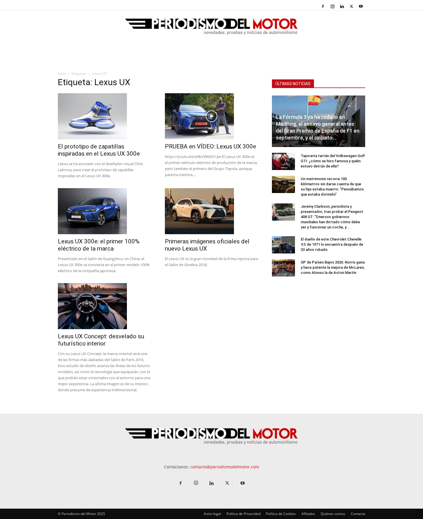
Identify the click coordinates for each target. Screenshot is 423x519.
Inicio (62, 73)
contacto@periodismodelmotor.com (224, 467)
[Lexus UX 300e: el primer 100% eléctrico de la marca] (104, 211)
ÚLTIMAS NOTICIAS (292, 83)
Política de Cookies (281, 513)
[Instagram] (332, 6)
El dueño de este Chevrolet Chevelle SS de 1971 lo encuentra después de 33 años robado (332, 244)
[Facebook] (323, 6)
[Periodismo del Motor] (211, 29)
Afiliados (308, 513)
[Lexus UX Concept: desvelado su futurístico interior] (104, 306)
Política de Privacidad (243, 513)
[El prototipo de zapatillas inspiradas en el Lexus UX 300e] (104, 116)
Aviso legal (212, 513)
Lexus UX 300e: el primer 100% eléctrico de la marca (99, 245)
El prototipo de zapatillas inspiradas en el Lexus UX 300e (99, 150)
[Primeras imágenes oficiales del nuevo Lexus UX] (211, 211)
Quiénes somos (333, 513)
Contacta (358, 513)
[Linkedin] (342, 6)
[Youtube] (361, 6)
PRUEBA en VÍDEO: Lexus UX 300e (210, 146)
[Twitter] (351, 6)
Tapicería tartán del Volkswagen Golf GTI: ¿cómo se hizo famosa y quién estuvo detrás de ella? (333, 161)
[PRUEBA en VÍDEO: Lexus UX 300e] (211, 116)
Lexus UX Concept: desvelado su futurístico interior (101, 340)
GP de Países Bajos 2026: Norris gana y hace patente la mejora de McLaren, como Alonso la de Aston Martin (333, 267)
